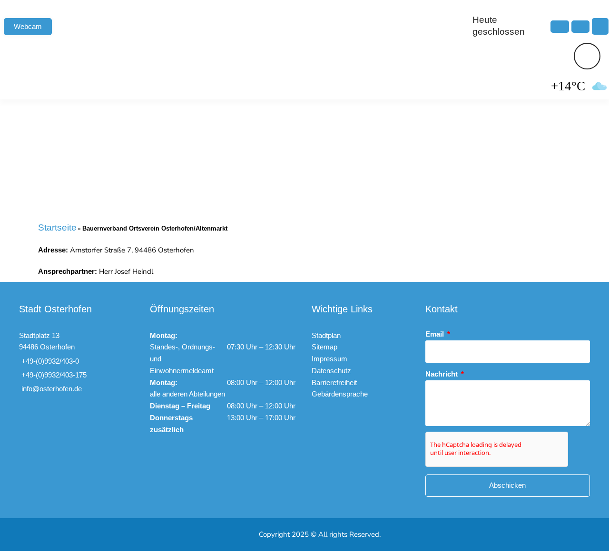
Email (435, 334)
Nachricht (442, 374)
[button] (600, 26)
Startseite (57, 227)
